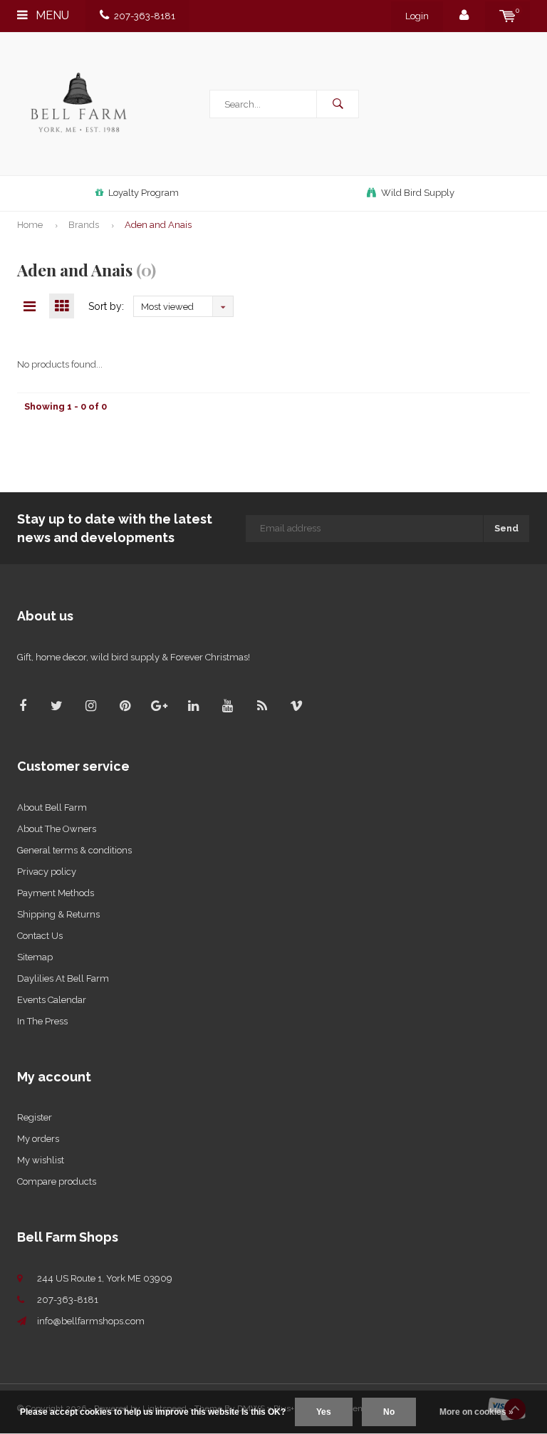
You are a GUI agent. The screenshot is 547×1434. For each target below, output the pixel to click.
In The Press (42, 1021)
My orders (38, 1138)
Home (30, 224)
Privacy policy (46, 871)
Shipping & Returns (58, 914)
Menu (51, 15)
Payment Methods (55, 893)
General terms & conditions (74, 850)
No (389, 1412)
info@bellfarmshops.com (91, 1321)
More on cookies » (476, 1412)
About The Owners (56, 828)
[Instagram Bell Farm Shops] (91, 706)
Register (34, 1117)
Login (417, 16)
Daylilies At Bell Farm (63, 978)
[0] (507, 16)
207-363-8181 (144, 16)
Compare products (56, 1181)
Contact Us (40, 935)
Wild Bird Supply (417, 192)
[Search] (337, 104)
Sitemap (35, 957)
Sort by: (106, 306)
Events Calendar (51, 999)
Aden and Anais (158, 224)
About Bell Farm (52, 807)
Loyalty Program (143, 192)
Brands (83, 224)
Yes (323, 1412)
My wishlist (40, 1160)
